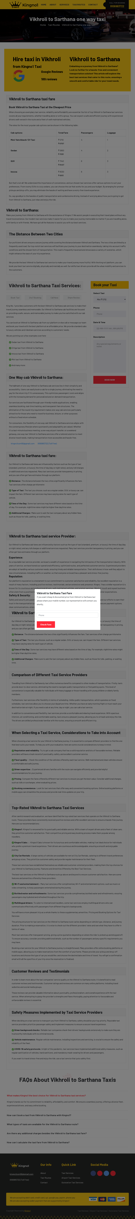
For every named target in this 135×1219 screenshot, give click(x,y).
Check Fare (45, 624)
